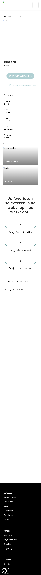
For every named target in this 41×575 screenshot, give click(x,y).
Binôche (10, 62)
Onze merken (9, 501)
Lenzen (6, 520)
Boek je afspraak (14, 289)
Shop (5, 16)
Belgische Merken (10, 539)
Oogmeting (8, 548)
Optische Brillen (16, 16)
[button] (35, 5)
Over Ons (7, 564)
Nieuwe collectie (10, 497)
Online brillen (8, 535)
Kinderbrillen (8, 510)
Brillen (6, 506)
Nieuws (6, 568)
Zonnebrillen (8, 515)
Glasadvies (8, 544)
